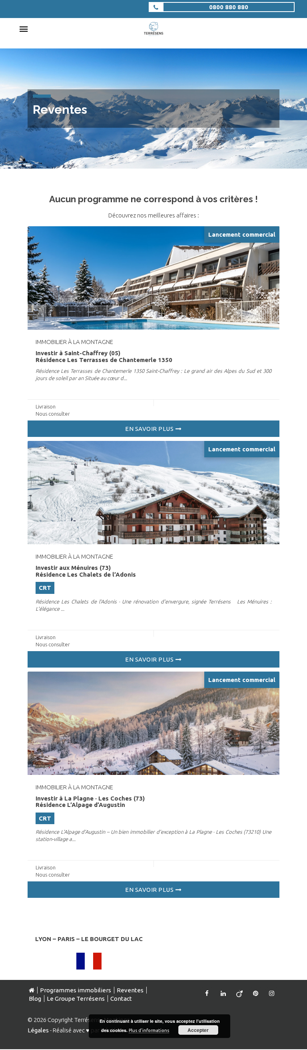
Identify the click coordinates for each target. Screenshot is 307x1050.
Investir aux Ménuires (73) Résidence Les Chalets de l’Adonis (86, 571)
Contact (121, 998)
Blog (35, 998)
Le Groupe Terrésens (76, 998)
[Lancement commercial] (153, 277)
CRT (45, 587)
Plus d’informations (149, 1030)
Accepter (198, 1030)
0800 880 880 (228, 7)
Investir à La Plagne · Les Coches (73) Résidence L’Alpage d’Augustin (90, 802)
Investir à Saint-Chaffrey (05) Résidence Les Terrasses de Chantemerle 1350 (104, 356)
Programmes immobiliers (75, 990)
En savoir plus (149, 428)
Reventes (130, 990)
